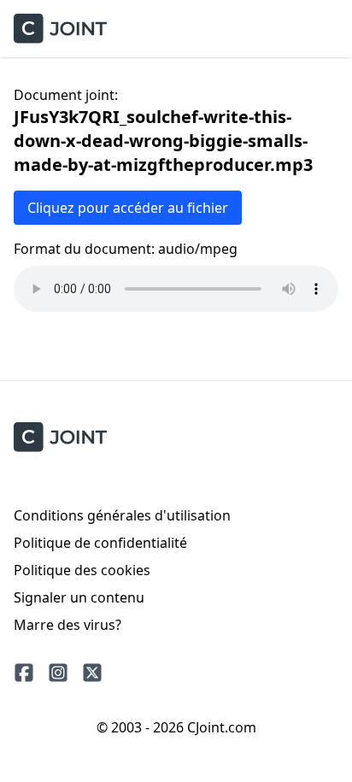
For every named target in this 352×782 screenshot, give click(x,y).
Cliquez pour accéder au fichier (127, 207)
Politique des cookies (82, 570)
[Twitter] (92, 672)
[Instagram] (58, 672)
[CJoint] (60, 437)
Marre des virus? (67, 624)
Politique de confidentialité (100, 542)
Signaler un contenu (79, 597)
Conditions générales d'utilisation (122, 515)
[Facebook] (24, 672)
